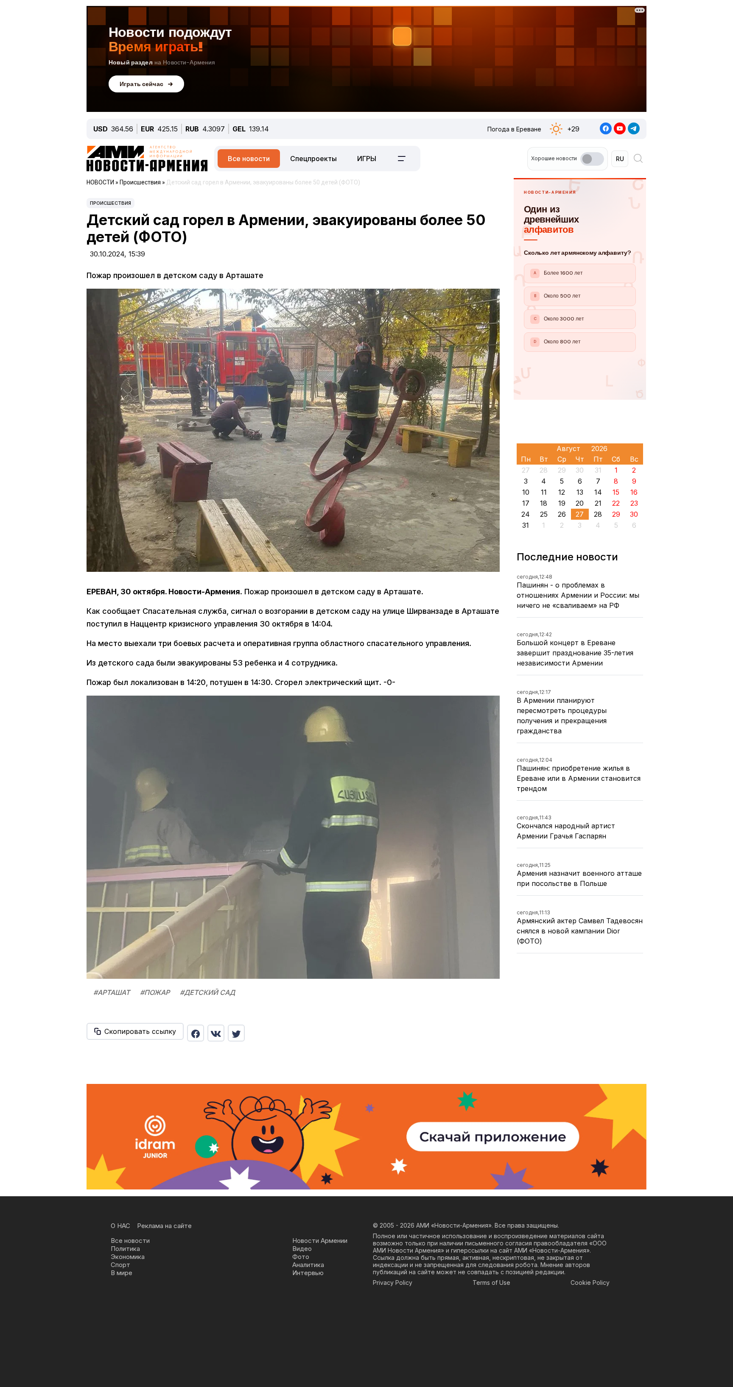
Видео (302, 1249)
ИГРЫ (366, 158)
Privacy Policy (392, 1282)
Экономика (128, 1257)
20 (580, 503)
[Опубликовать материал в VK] (216, 1033)
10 (525, 492)
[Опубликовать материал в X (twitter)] (236, 1033)
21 (598, 503)
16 (634, 492)
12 (561, 492)
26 (562, 514)
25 (544, 514)
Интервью (308, 1273)
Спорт (120, 1265)
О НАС (120, 1226)
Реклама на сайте (164, 1226)
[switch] (592, 159)
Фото (300, 1257)
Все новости (249, 158)
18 (543, 503)
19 (561, 503)
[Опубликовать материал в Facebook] (195, 1033)
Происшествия (110, 203)
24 (525, 514)
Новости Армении (319, 1241)
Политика (125, 1249)
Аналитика (308, 1265)
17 (525, 503)
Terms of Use (491, 1282)
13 (579, 492)
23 (634, 503)
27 (580, 514)
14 (598, 492)
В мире (121, 1273)
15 (616, 492)
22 (616, 503)
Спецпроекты (313, 158)
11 (544, 492)
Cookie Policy (590, 1282)
